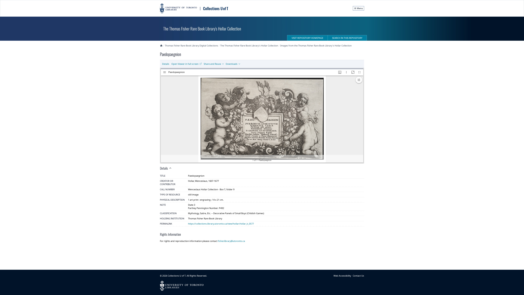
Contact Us (358, 275)
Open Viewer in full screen (185, 63)
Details (165, 63)
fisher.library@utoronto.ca (231, 241)
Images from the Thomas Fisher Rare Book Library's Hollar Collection (316, 45)
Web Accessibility (342, 275)
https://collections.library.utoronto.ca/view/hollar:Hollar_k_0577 (221, 223)
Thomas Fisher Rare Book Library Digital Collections (191, 45)
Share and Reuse (212, 63)
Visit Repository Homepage (307, 37)
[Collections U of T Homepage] (161, 45)
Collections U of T (177, 275)
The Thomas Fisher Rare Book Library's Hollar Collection (249, 45)
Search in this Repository (347, 37)
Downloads (231, 63)
